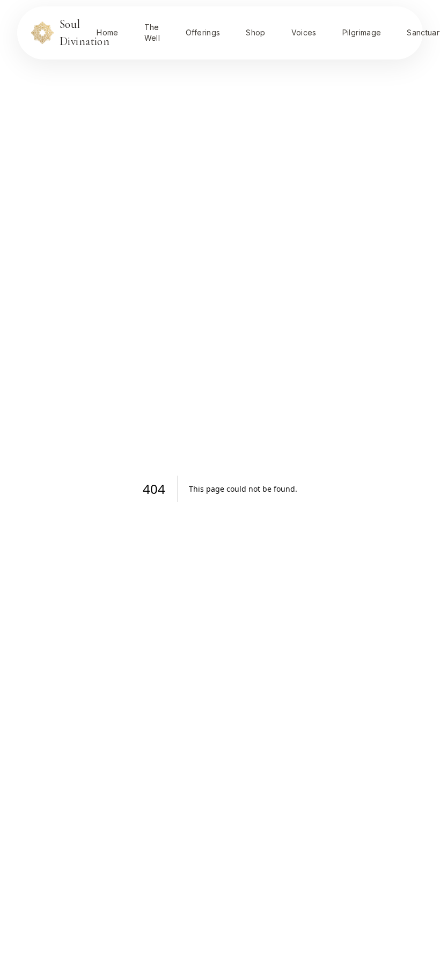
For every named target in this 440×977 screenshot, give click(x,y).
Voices (304, 32)
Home (107, 32)
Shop (255, 32)
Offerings (203, 32)
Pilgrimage (362, 32)
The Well (152, 32)
